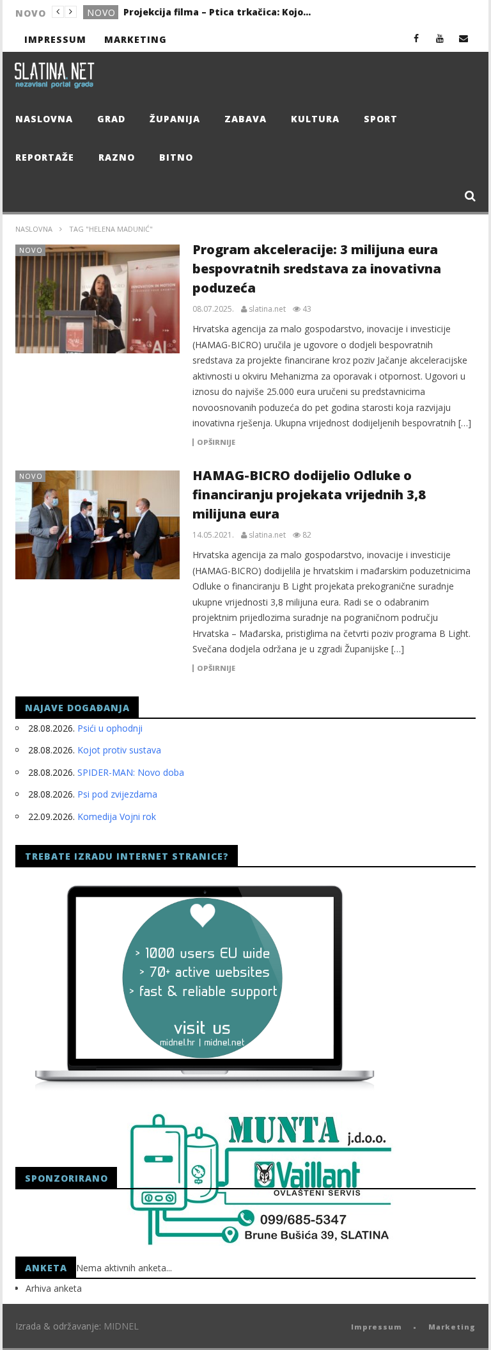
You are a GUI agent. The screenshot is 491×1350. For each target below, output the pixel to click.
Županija (175, 119)
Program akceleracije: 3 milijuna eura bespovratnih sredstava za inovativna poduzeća (316, 268)
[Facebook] (416, 38)
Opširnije (216, 442)
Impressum (55, 39)
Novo (101, 12)
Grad (111, 119)
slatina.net (267, 309)
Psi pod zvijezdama (117, 794)
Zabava (245, 119)
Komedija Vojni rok (116, 816)
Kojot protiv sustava (119, 750)
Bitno (176, 157)
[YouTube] (440, 38)
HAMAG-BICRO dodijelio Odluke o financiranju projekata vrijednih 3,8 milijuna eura (309, 494)
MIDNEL (121, 1326)
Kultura (315, 119)
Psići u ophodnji (110, 728)
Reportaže (44, 157)
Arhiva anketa (54, 1288)
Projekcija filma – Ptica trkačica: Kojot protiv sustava (219, 12)
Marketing (135, 39)
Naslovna (44, 119)
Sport (381, 119)
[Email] (464, 38)
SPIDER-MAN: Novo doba (130, 772)
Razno (116, 157)
